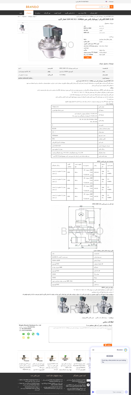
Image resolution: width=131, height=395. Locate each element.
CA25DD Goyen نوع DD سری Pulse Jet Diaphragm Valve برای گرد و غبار (29, 384)
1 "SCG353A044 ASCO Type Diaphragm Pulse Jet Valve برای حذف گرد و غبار (30, 388)
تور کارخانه (47, 13)
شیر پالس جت (35, 375)
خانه (19, 16)
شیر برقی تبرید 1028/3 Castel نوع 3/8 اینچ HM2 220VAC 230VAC (52, 384)
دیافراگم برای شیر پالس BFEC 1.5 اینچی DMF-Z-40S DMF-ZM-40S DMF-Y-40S (76, 385)
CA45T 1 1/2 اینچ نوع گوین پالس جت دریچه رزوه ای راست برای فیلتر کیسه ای (52, 366)
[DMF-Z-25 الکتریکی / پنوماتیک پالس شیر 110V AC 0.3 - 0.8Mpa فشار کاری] (23, 28)
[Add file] (126, 392)
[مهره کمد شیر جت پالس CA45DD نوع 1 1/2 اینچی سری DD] (38, 358)
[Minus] (93, 350)
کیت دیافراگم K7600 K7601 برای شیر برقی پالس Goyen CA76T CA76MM (76, 389)
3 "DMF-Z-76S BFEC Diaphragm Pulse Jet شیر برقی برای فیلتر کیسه (29, 380)
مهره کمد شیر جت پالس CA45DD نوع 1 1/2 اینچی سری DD (38, 365)
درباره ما (37, 13)
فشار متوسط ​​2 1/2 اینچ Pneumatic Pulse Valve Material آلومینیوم (79, 365)
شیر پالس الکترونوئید (88, 317)
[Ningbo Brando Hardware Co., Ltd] (32, 7)
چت (88, 57)
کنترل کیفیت (57, 13)
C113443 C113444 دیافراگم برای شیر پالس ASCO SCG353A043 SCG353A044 (76, 381)
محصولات (28, 13)
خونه (20, 13)
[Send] (93, 392)
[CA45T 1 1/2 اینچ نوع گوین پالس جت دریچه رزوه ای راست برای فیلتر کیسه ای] (51, 358)
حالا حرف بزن (82, 13)
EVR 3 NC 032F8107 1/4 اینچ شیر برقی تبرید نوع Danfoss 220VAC (53, 380)
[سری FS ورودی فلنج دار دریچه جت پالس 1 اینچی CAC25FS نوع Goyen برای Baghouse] (24, 358)
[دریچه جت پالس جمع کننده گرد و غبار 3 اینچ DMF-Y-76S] (65, 358)
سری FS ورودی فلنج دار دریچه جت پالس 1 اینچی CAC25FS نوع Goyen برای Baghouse (25, 366)
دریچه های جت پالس (101, 317)
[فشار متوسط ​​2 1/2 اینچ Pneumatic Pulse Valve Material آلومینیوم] (79, 358)
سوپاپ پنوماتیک (32, 16)
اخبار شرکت (93, 13)
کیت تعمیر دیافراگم (79, 375)
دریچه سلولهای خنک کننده (54, 375)
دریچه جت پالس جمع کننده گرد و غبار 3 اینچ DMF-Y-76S (66, 365)
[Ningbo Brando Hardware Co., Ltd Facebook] (88, 385)
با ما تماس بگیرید (70, 13)
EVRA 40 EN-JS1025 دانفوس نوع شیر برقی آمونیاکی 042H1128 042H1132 (53, 387)
